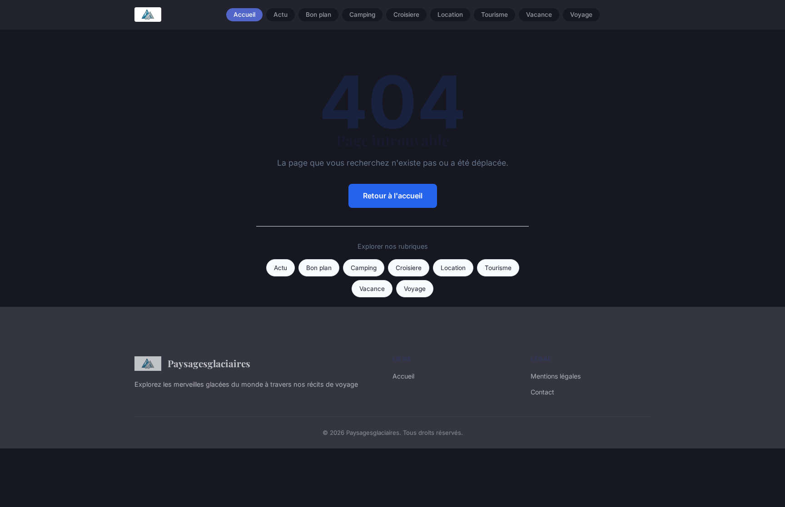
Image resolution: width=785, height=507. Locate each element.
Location (450, 14)
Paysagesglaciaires (209, 363)
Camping (362, 14)
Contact (542, 392)
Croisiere (406, 14)
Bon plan (318, 14)
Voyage (581, 14)
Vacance (539, 14)
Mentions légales (556, 376)
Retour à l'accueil (392, 195)
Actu (280, 14)
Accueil (244, 14)
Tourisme (494, 14)
